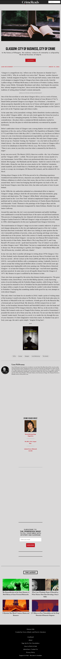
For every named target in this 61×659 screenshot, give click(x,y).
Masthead (30, 637)
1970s (14, 356)
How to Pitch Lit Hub (30, 646)
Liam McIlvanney (7, 66)
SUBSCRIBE (30, 545)
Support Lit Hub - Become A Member (30, 655)
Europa (20, 356)
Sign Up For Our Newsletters (30, 643)
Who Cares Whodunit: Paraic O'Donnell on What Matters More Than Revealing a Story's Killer (45, 594)
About (30, 640)
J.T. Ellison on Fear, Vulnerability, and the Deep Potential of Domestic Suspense (45, 614)
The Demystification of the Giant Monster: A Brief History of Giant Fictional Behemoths (16, 593)
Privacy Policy (30, 652)
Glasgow (27, 356)
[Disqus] (30, 396)
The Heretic (45, 356)
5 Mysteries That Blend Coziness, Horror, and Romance (15, 614)
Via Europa (30, 60)
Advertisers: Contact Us (30, 649)
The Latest (30, 572)
